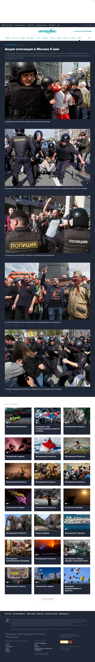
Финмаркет (52, 25)
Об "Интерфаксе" (20, 25)
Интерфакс (47, 31)
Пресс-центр (31, 614)
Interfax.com (30, 25)
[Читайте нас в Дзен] (36, 654)
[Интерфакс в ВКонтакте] (41, 654)
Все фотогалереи (47, 599)
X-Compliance (9, 646)
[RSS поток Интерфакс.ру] (44, 654)
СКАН (36, 645)
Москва (52, 38)
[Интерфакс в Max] (47, 654)
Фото (79, 38)
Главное (7, 38)
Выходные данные (65, 648)
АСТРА (7, 652)
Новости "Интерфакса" (41, 643)
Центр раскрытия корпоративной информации (43, 649)
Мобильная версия (7, 25)
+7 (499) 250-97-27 (68, 629)
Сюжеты (73, 38)
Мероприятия (64, 614)
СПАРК (7, 645)
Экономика (30, 38)
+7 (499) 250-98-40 (55, 629)
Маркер (7, 650)
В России (15, 38)
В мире (22, 38)
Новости (66, 38)
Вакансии (40, 614)
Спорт (38, 38)
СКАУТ (7, 648)
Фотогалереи (10, 45)
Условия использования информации (70, 646)
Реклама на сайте (51, 614)
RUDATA (37, 647)
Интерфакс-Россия (41, 25)
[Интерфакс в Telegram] (38, 654)
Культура (45, 38)
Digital (59, 38)
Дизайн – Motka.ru (65, 650)
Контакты (8, 614)
